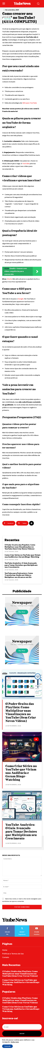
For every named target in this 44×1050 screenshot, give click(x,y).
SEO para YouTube (29, 103)
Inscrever (37, 926)
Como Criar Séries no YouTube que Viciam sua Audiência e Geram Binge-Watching (22, 556)
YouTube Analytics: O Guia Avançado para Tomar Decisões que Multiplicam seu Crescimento (21, 565)
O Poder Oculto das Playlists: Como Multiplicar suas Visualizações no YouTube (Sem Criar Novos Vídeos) (20, 546)
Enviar (22, 1034)
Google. (21, 298)
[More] (31, 523)
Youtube (7, 19)
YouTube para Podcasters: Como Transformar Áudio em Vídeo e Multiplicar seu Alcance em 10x (19, 575)
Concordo (7, 1046)
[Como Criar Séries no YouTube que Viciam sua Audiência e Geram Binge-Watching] (22, 747)
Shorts (9, 279)
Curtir (7, 926)
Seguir (22, 926)
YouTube (25, 163)
